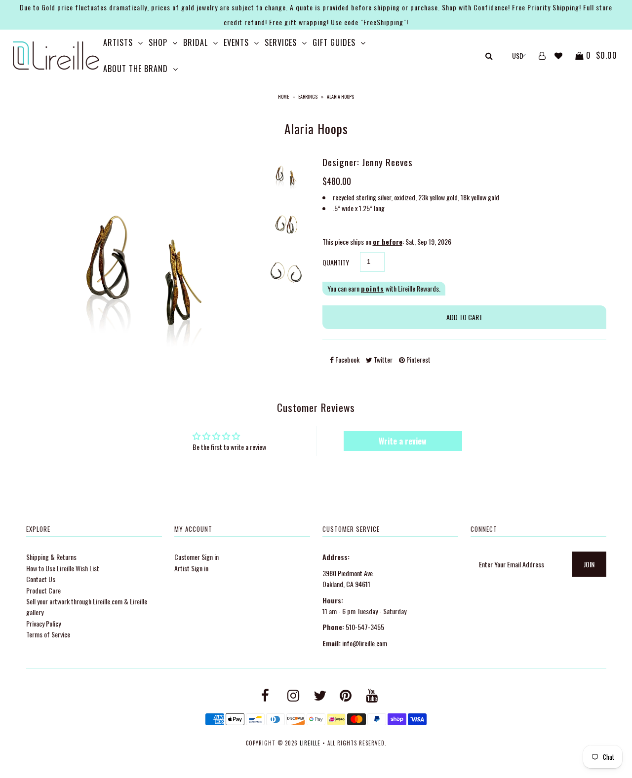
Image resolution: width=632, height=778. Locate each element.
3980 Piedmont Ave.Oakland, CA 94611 (348, 578)
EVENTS (236, 42)
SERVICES (281, 42)
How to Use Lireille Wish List (62, 568)
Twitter (382, 359)
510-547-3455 (365, 627)
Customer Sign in (196, 557)
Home (283, 96)
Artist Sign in (191, 568)
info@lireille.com (364, 643)
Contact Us (40, 579)
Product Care (43, 590)
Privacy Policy (43, 623)
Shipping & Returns (51, 557)
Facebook (346, 359)
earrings (307, 96)
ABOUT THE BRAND (135, 68)
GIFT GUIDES (334, 42)
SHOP (158, 42)
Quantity (335, 262)
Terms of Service (48, 634)
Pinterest (418, 359)
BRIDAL (195, 42)
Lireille (310, 743)
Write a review (403, 441)
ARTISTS (118, 42)
